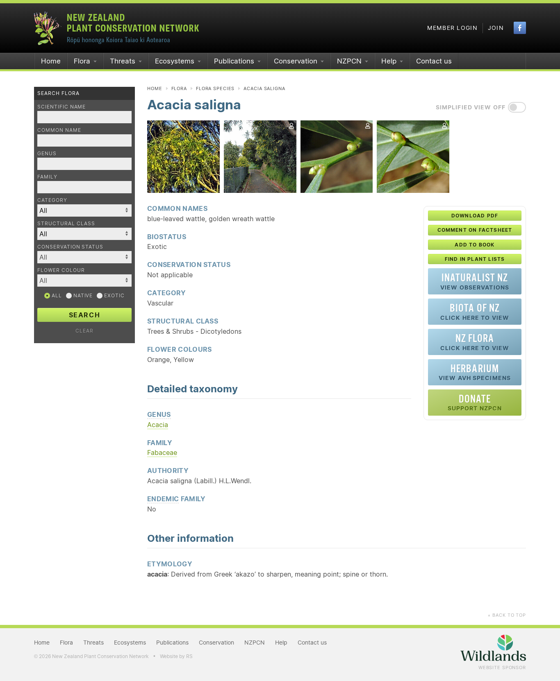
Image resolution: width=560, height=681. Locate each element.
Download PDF (474, 216)
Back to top (506, 615)
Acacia (157, 425)
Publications (234, 61)
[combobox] (84, 257)
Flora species (215, 88)
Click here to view (474, 311)
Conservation (295, 61)
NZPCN (349, 61)
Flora (82, 61)
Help (388, 61)
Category (52, 200)
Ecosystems (174, 61)
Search (84, 315)
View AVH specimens (475, 372)
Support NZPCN (475, 402)
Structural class (66, 223)
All (56, 295)
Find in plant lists (475, 259)
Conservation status (70, 247)
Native (82, 295)
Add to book (474, 245)
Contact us (434, 61)
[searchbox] (80, 256)
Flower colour (60, 270)
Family (47, 177)
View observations (474, 281)
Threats (122, 61)
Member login (452, 28)
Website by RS (176, 656)
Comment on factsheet (474, 230)
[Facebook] (520, 28)
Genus (47, 153)
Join (496, 28)
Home (51, 61)
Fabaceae (162, 452)
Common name (59, 130)
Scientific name (61, 107)
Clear (84, 331)
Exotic (113, 295)
